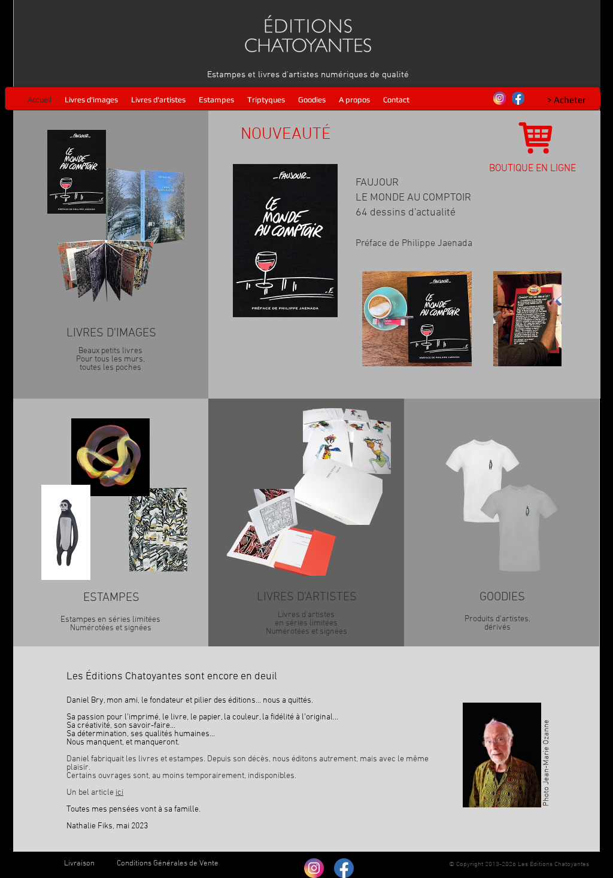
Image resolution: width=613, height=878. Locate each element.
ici (119, 793)
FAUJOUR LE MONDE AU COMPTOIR (414, 213)
